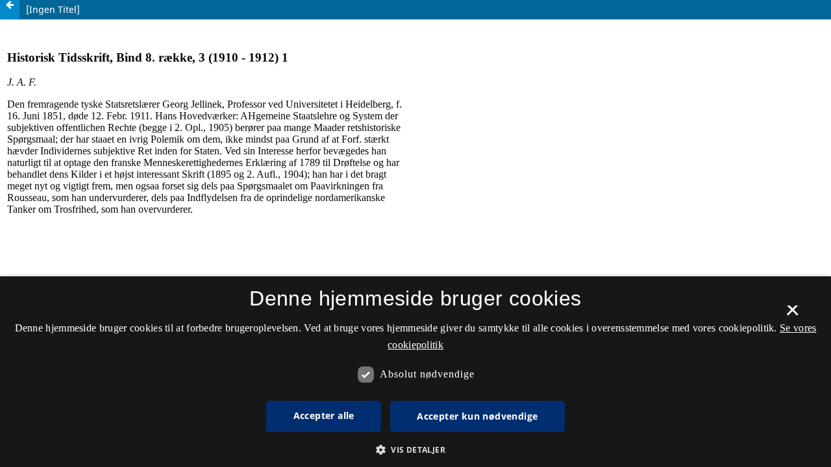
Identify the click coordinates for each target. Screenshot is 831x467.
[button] (415, 450)
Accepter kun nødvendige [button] (477, 416)
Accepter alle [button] (323, 415)
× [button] (792, 314)
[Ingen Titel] (53, 9)
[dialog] (415, 371)
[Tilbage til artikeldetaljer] (9, 9)
